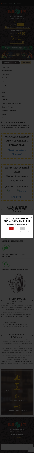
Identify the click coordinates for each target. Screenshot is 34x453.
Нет (22, 228)
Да (11, 228)
